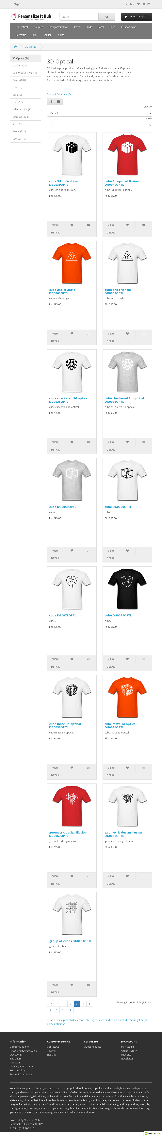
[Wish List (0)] (138, 4)
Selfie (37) (17, 124)
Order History (129, 1050)
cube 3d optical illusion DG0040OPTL (122, 182)
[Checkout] (148, 4)
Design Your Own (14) (24, 73)
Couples (38, 27)
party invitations (56, 1024)
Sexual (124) (19, 131)
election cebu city (85, 1020)
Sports (60, 35)
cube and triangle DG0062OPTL (118, 291)
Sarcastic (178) (20, 116)
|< (51, 1003)
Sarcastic (21, 35)
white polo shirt (65, 1020)
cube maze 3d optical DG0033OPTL (65, 725)
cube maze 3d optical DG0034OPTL (120, 725)
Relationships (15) (22, 109)
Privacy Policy (17, 1070)
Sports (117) (19, 138)
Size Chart (15, 1058)
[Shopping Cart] (143, 4)
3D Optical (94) (20, 58)
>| (69, 1009)
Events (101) (19, 80)
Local (101, 27)
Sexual (47, 35)
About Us (15, 1062)
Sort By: (148, 107)
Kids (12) (17, 87)
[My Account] (132, 4)
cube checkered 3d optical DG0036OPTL (124, 400)
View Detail (55, 228)
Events (77, 27)
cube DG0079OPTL (118, 615)
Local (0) (17, 94)
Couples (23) (19, 65)
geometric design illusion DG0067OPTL (68, 834)
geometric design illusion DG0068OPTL (123, 834)
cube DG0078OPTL (62, 615)
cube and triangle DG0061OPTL (62, 291)
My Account (127, 1046)
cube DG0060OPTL (118, 507)
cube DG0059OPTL (62, 507)
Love (112, 27)
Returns (51, 1050)
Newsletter (127, 1058)
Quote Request (92, 1046)
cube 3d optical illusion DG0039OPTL (66, 182)
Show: (149, 118)
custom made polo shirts (110, 1020)
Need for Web (32, 1120)
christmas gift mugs (136, 1020)
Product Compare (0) (59, 94)
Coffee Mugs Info (19, 1046)
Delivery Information (21, 1066)
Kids (89, 27)
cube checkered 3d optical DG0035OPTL (68, 400)
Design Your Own (58, 27)
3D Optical (22, 27)
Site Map (52, 1054)
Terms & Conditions (21, 1074)
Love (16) (17, 102)
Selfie (35, 35)
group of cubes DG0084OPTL (70, 941)
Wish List (126, 1054)
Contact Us (53, 1046)
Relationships (128, 27)
